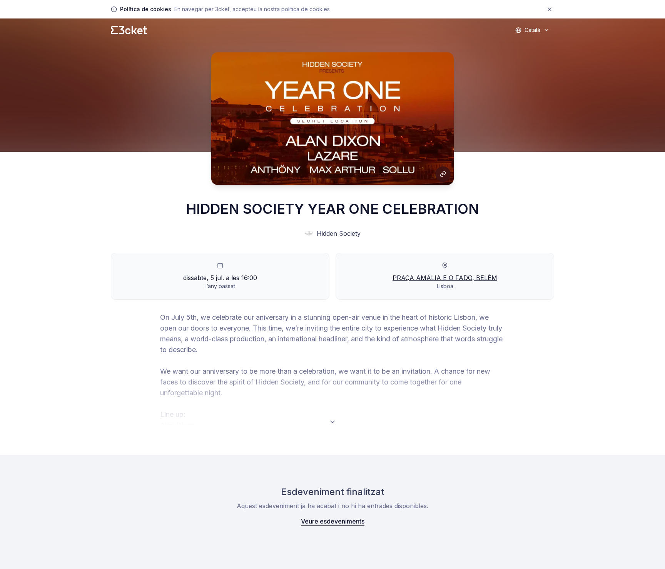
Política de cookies (305, 9)
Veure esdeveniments (332, 521)
